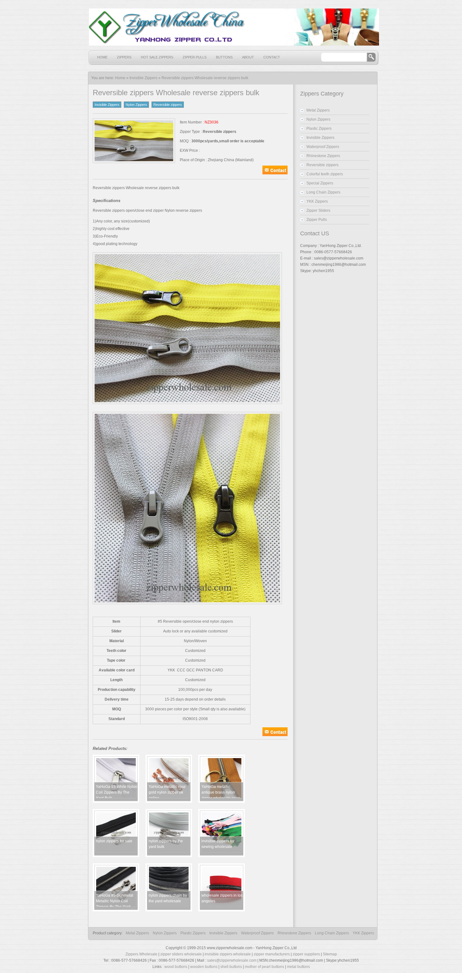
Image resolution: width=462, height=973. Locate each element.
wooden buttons (203, 967)
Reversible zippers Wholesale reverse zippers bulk (205, 78)
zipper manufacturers (272, 954)
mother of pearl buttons (264, 967)
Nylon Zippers (136, 105)
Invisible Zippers (143, 78)
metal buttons (298, 967)
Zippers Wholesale (141, 954)
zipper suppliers (306, 954)
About (248, 57)
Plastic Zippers (319, 128)
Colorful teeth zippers (324, 174)
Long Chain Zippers (323, 192)
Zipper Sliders (318, 210)
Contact (271, 57)
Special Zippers (319, 183)
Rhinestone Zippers (323, 156)
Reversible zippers (167, 105)
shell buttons (231, 967)
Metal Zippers (318, 110)
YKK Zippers (317, 201)
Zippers (124, 57)
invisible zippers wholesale (228, 954)
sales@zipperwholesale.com (231, 960)
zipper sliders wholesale (181, 954)
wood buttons (175, 967)
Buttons (224, 57)
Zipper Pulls (194, 57)
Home (102, 57)
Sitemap (330, 954)
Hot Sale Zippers (157, 57)
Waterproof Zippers (322, 147)
